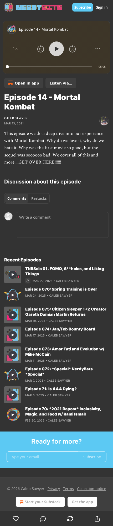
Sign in (102, 7)
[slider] (49, 66)
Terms (68, 488)
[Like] (15, 518)
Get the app (82, 501)
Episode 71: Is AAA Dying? (51, 388)
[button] (15, 49)
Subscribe (82, 7)
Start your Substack (43, 501)
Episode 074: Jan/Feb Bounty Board (60, 329)
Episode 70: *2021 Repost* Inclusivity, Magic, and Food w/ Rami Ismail (63, 411)
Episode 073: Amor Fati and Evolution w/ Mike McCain (64, 351)
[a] (12, 274)
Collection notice (91, 488)
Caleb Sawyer (15, 118)
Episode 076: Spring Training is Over (61, 289)
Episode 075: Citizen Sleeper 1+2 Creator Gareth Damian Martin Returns (65, 312)
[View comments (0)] (42, 518)
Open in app (27, 83)
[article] (56, 274)
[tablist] (27, 198)
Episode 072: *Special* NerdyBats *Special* (59, 371)
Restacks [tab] (39, 198)
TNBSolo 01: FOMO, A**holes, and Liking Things (64, 271)
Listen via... (61, 83)
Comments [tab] (16, 198)
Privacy (54, 488)
